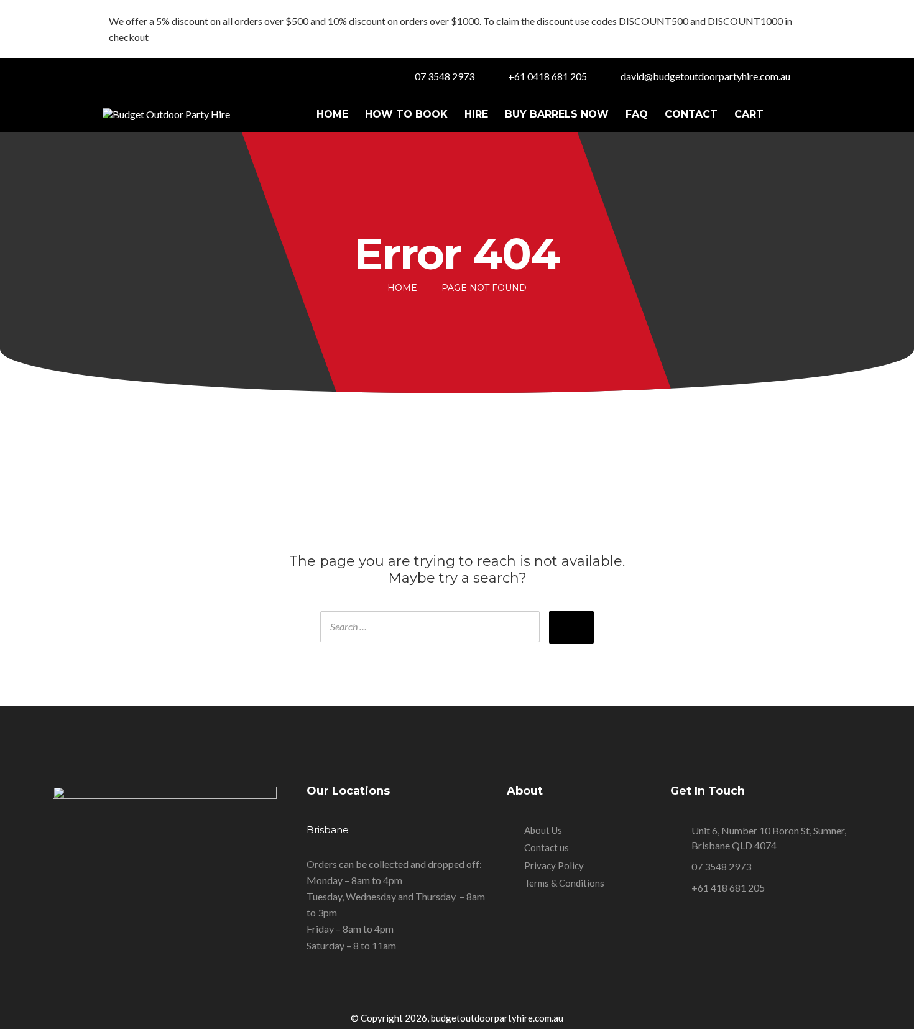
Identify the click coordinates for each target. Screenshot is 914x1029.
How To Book (406, 114)
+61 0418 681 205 (547, 76)
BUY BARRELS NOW (557, 114)
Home (332, 114)
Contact (691, 114)
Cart (749, 114)
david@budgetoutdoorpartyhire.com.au (705, 76)
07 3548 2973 (444, 76)
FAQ (636, 114)
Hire (476, 114)
